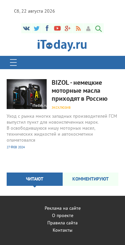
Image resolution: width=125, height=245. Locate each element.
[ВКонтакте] (26, 28)
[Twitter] (37, 28)
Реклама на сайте (63, 208)
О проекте (62, 216)
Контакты (62, 230)
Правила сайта (62, 223)
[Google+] (68, 28)
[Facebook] (47, 28)
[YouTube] (57, 28)
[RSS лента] (78, 28)
